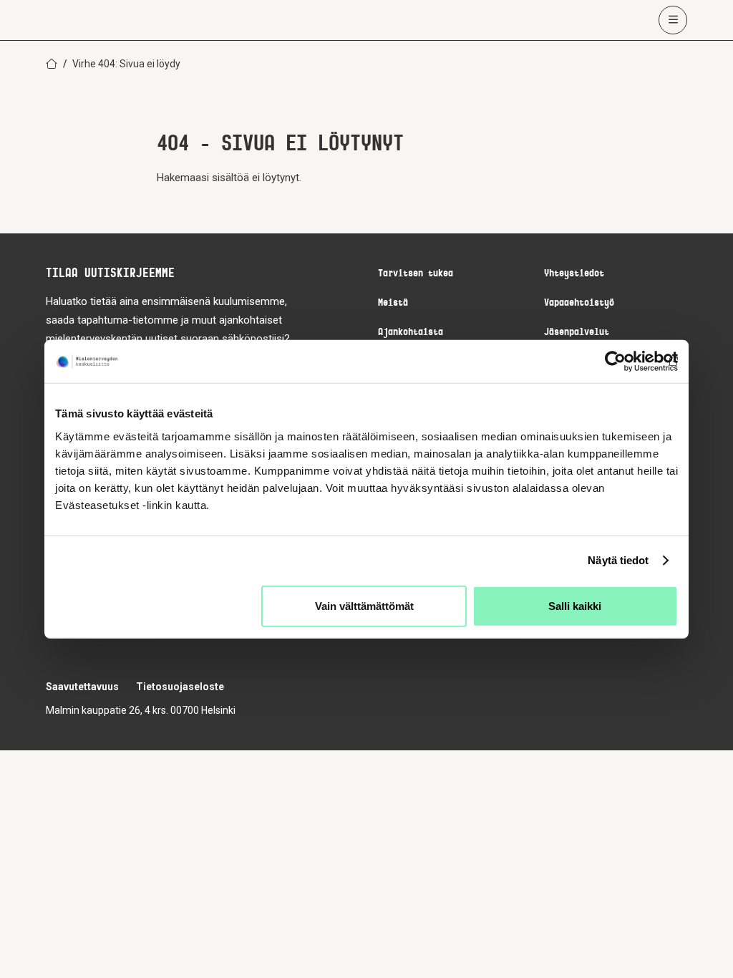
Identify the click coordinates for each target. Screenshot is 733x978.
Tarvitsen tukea (415, 273)
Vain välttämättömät (364, 605)
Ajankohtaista (410, 332)
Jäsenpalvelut (576, 332)
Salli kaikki (574, 605)
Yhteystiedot (574, 273)
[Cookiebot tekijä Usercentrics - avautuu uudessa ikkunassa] (615, 361)
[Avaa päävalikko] (673, 20)
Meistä (393, 303)
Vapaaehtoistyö (579, 303)
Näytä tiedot (618, 560)
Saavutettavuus (82, 686)
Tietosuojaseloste (180, 686)
